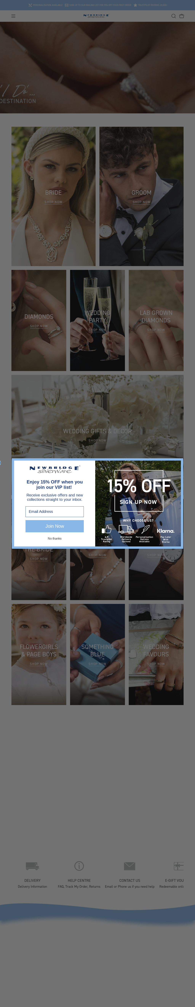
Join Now (55, 526)
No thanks (55, 538)
